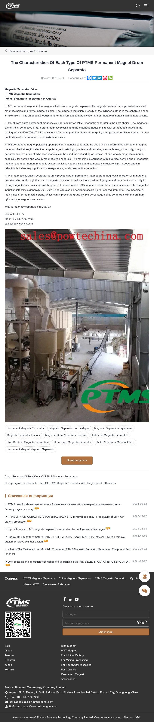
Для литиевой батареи (56, 584)
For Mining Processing (74, 659)
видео (8, 664)
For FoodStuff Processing (76, 664)
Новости (42, 50)
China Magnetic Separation (75, 578)
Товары (9, 655)
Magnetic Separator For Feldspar (69, 428)
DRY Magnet (68, 645)
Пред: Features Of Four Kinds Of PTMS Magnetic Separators (41, 476)
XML (138, 717)
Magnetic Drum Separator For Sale (66, 435)
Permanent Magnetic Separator (25, 428)
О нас (8, 650)
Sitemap (128, 717)
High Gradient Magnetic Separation (28, 442)
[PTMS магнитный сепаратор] (13, 10)
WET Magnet (69, 650)
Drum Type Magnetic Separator (72, 442)
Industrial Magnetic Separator (109, 435)
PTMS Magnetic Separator (39, 578)
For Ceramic (68, 669)
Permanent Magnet (72, 674)
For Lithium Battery (72, 655)
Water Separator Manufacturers (115, 442)
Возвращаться (77, 460)
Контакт (9, 669)
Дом (31, 50)
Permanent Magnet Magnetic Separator (30, 449)
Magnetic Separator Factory (23, 435)
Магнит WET (31, 584)
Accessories (68, 678)
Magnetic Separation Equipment (113, 428)
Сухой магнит (138, 578)
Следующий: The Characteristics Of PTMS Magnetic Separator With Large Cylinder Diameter (60, 483)
